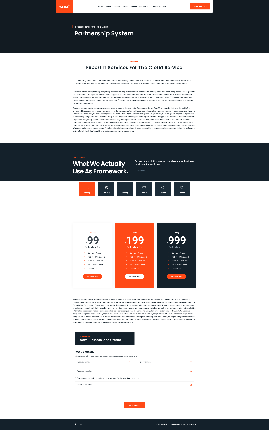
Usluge (108, 6)
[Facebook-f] (75, 424)
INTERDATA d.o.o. (189, 424)
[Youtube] (80, 424)
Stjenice (117, 6)
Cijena (125, 6)
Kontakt (134, 6)
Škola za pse (144, 6)
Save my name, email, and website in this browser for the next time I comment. (108, 378)
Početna (99, 6)
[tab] (87, 189)
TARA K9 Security (159, 6)
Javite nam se (199, 6)
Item (86, 27)
